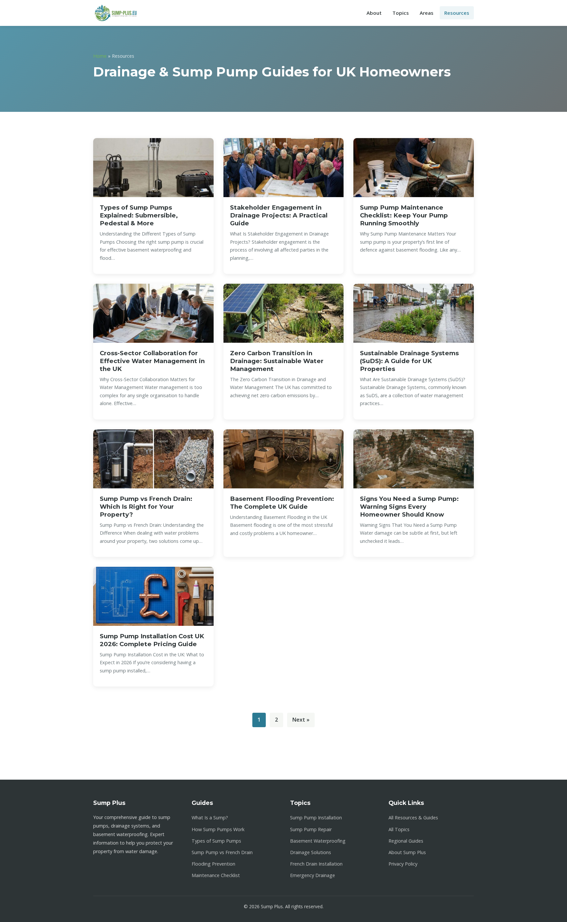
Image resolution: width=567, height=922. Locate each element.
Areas (426, 13)
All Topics (399, 829)
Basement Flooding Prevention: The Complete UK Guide (282, 502)
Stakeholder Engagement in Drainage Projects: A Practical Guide (278, 215)
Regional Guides (405, 841)
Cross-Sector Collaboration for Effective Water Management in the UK (152, 361)
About (374, 13)
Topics (400, 13)
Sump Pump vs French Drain (222, 852)
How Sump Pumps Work (218, 829)
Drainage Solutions (310, 852)
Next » (300, 719)
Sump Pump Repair (311, 829)
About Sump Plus (407, 852)
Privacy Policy (402, 864)
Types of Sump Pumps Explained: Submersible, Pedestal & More (139, 215)
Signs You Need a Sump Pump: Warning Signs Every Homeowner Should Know (409, 506)
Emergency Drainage (312, 875)
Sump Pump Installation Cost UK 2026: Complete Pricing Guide (152, 640)
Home (100, 56)
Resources (456, 13)
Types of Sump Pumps (216, 841)
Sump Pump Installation (316, 817)
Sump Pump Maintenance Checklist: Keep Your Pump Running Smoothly (404, 215)
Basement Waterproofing (318, 841)
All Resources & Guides (413, 817)
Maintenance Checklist (216, 875)
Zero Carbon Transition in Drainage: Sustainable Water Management (277, 361)
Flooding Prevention (213, 864)
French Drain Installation (316, 864)
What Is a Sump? (210, 817)
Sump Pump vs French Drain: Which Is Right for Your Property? (146, 506)
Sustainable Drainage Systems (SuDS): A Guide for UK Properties (409, 361)
